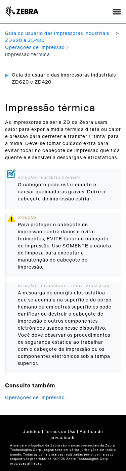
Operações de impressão (35, 47)
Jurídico (32, 432)
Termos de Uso (60, 432)
